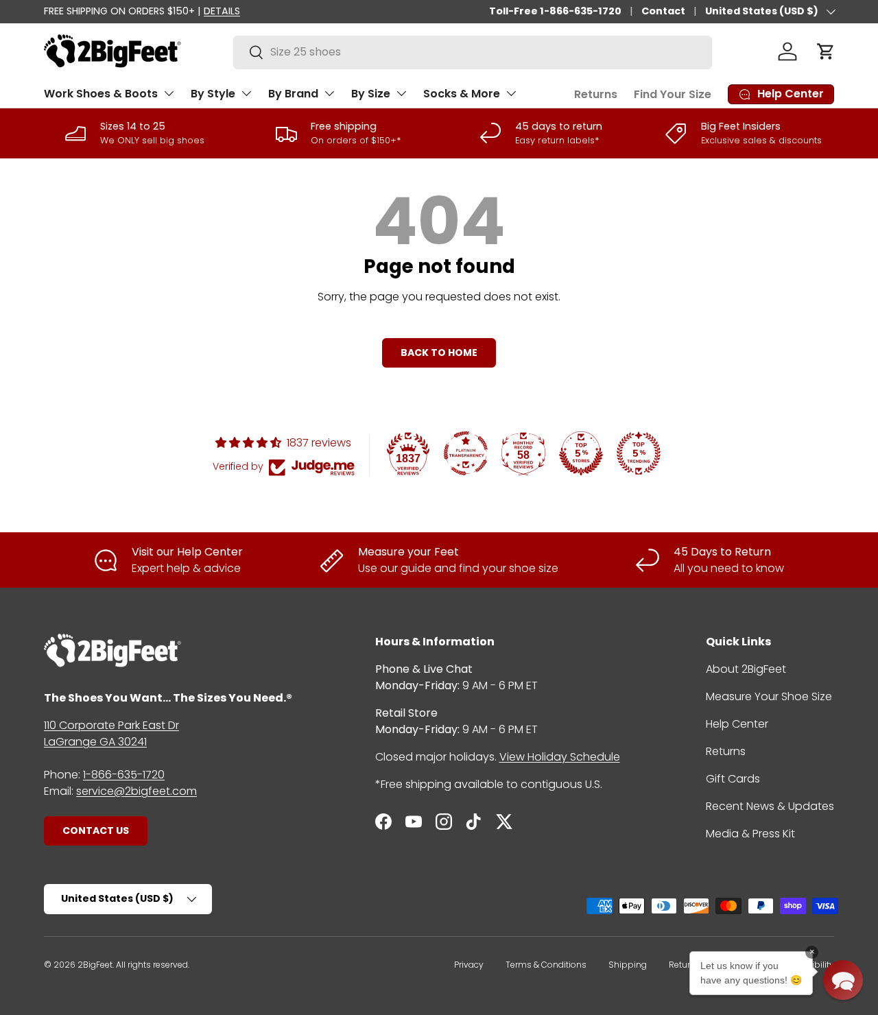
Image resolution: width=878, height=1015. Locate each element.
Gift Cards (733, 779)
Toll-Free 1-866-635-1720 (555, 11)
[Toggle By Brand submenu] (329, 93)
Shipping (627, 964)
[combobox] (472, 52)
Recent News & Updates (770, 806)
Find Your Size (672, 94)
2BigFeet (95, 964)
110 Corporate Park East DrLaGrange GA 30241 (111, 733)
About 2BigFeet (746, 669)
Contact (663, 11)
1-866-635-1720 (124, 775)
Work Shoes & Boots (101, 94)
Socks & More (461, 94)
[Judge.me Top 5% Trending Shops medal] (639, 453)
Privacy (469, 964)
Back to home (439, 352)
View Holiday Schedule (559, 757)
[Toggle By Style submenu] (246, 93)
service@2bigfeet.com (136, 791)
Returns (595, 94)
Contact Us (95, 830)
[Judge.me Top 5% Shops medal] (581, 453)
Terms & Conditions (546, 964)
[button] (826, 51)
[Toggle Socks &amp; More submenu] (511, 93)
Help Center (737, 724)
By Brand (293, 94)
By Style (213, 94)
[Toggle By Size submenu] (401, 93)
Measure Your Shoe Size (769, 696)
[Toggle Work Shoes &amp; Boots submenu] (169, 93)
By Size (370, 94)
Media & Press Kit (750, 833)
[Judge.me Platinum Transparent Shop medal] (466, 453)
